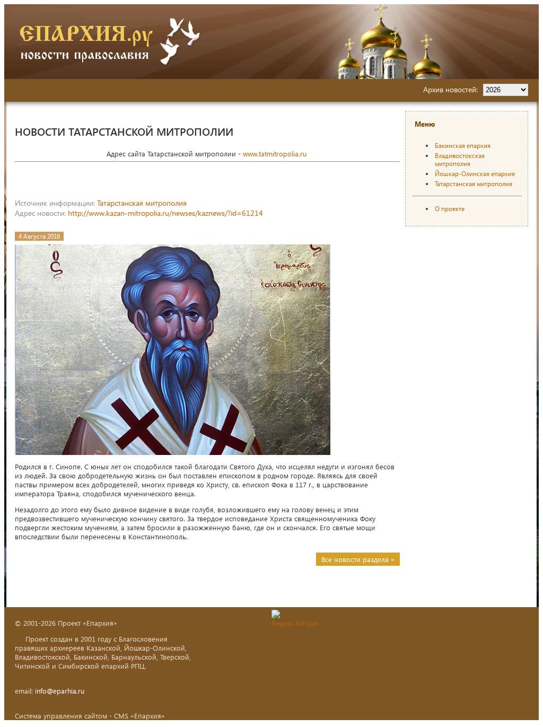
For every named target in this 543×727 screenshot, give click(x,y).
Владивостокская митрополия (460, 160)
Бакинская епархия (463, 146)
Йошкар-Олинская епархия (475, 174)
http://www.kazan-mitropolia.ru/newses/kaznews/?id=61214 (165, 213)
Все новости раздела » (358, 559)
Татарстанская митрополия (142, 203)
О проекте (450, 209)
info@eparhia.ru (59, 690)
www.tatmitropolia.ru (274, 153)
